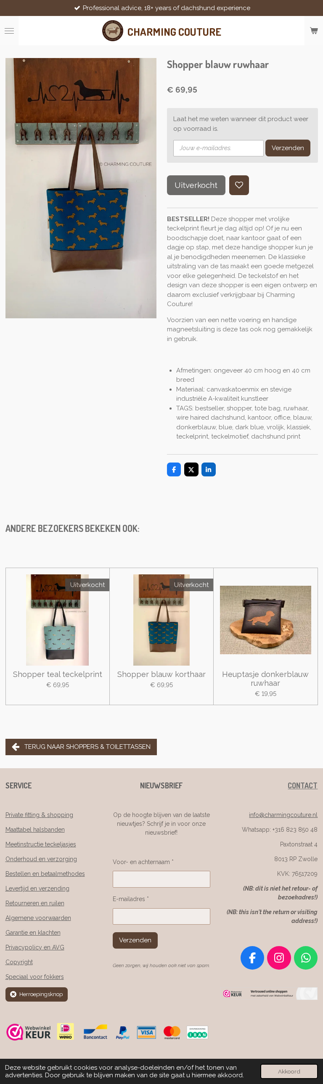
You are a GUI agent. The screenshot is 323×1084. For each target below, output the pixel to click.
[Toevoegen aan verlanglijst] (239, 185)
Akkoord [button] (289, 1071)
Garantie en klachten (33, 932)
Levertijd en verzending (37, 888)
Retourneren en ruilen (34, 903)
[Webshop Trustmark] (269, 997)
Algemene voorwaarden (38, 918)
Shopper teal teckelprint (57, 674)
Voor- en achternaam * (143, 862)
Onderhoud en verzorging (41, 859)
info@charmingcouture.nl (283, 815)
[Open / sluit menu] (9, 30)
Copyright (19, 962)
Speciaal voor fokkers (34, 976)
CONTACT (303, 785)
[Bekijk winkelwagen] (313, 30)
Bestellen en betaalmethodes (45, 873)
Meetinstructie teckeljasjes (40, 844)
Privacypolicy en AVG (34, 947)
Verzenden (288, 148)
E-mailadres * (131, 899)
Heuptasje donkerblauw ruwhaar (265, 678)
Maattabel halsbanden (35, 829)
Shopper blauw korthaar (161, 674)
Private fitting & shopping (39, 815)
